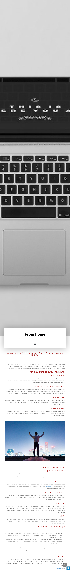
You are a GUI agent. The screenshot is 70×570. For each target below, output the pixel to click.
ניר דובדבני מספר (50, 486)
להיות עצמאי (58, 568)
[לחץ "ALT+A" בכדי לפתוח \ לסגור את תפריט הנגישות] (68, 568)
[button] (35, 344)
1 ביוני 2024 (35, 358)
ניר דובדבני (19, 378)
